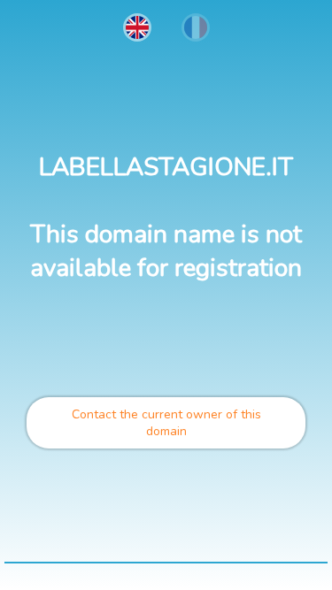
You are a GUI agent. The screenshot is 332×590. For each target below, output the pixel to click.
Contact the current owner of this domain (166, 423)
